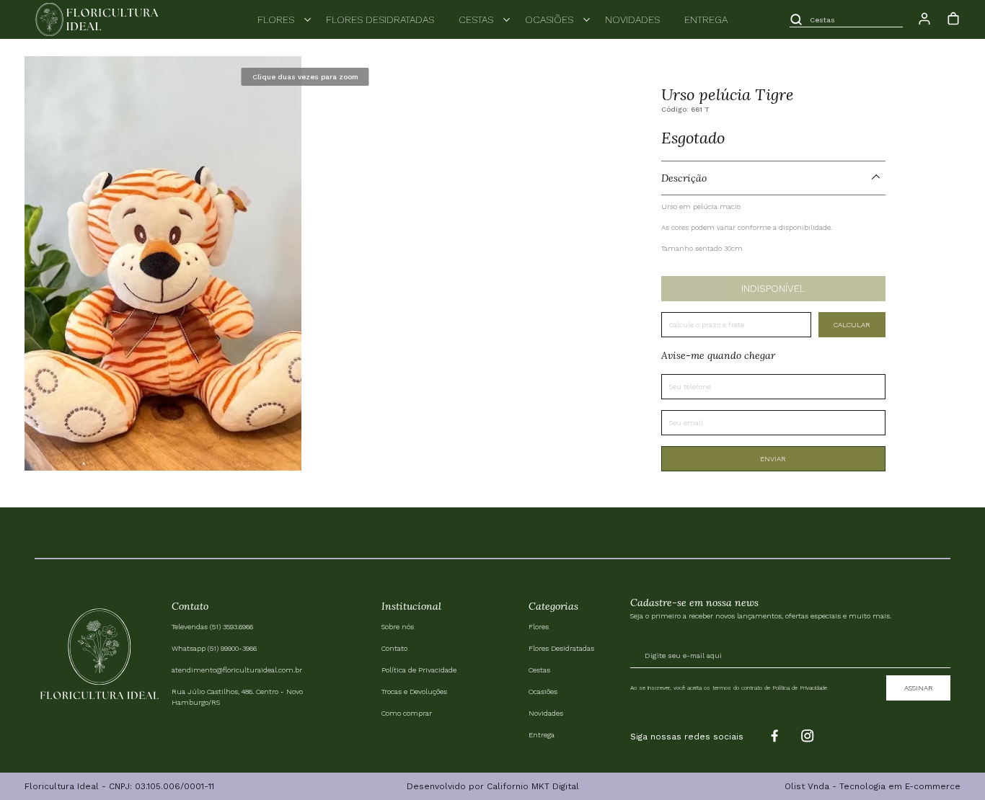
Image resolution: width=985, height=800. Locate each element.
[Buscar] (796, 19)
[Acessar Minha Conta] (924, 23)
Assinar (918, 688)
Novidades (632, 19)
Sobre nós (397, 627)
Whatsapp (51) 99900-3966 (214, 648)
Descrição (684, 178)
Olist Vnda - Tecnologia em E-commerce (872, 786)
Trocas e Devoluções (414, 691)
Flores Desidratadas (380, 19)
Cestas (476, 19)
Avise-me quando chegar (718, 355)
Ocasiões (549, 19)
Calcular (852, 325)
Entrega (706, 19)
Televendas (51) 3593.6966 (212, 627)
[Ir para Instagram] (808, 736)
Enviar (773, 459)
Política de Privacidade (418, 670)
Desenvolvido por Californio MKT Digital (493, 786)
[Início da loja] (97, 19)
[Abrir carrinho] (953, 19)
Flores (275, 19)
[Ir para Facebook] (772, 736)
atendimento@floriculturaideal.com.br (237, 670)
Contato (394, 648)
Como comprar (406, 713)
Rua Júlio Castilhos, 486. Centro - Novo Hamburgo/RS (237, 697)
